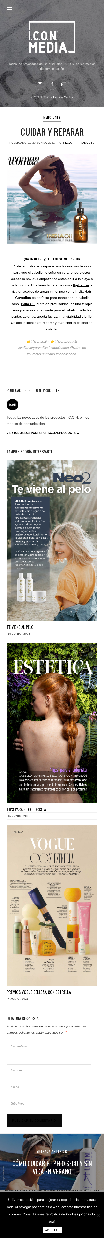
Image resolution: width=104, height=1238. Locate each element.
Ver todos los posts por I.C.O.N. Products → (43, 433)
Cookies (69, 97)
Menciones (52, 117)
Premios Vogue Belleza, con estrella (39, 992)
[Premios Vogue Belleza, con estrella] (52, 905)
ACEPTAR (52, 1230)
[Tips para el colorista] (52, 723)
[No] (98, 1215)
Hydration (81, 285)
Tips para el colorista (26, 809)
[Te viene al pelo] (52, 540)
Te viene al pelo (20, 627)
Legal (57, 97)
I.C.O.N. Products (80, 142)
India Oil (28, 304)
